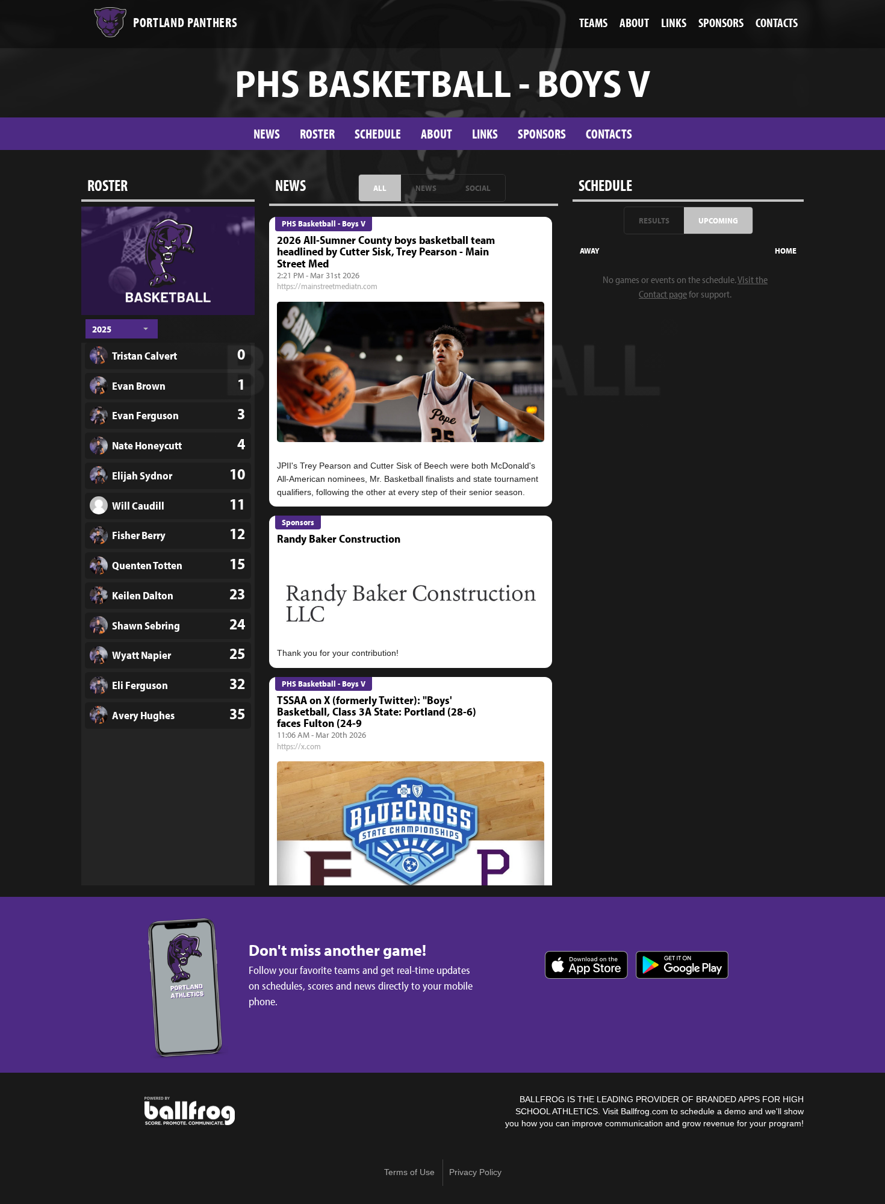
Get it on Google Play (682, 965)
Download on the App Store (586, 965)
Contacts (609, 133)
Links (485, 133)
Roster (317, 133)
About (436, 133)
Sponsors (542, 133)
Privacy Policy (475, 1172)
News (266, 133)
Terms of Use (409, 1172)
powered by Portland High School (189, 1111)
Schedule (378, 133)
